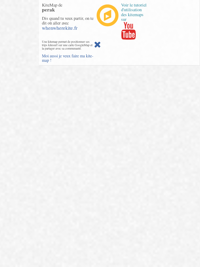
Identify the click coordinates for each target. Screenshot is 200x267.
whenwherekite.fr (59, 28)
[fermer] (97, 46)
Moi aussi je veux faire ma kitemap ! (67, 58)
